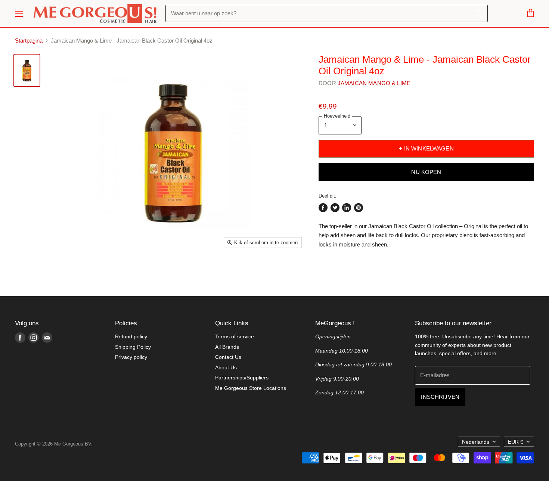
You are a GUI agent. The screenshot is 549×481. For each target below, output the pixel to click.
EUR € (515, 442)
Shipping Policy (133, 347)
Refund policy (131, 336)
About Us (226, 367)
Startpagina (29, 40)
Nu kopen (426, 172)
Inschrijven (440, 397)
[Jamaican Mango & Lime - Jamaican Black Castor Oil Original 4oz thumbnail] (27, 70)
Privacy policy (131, 357)
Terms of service (234, 336)
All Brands (227, 347)
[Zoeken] (478, 13)
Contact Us (228, 357)
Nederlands (475, 442)
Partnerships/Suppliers (242, 378)
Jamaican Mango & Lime (374, 83)
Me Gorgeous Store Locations (250, 388)
